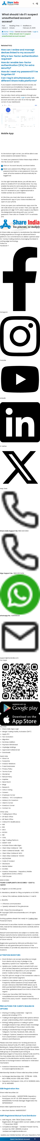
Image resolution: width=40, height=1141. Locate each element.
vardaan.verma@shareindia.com (15, 1131)
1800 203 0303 (23, 531)
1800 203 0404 (19, 573)
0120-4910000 (16, 1129)
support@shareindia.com (9, 658)
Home (5, 32)
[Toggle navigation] (37, 3)
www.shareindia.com (20, 912)
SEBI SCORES (4, 880)
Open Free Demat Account (20, 1139)
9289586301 (15, 616)
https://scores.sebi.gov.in (13, 910)
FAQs (12, 32)
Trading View (33, 918)
